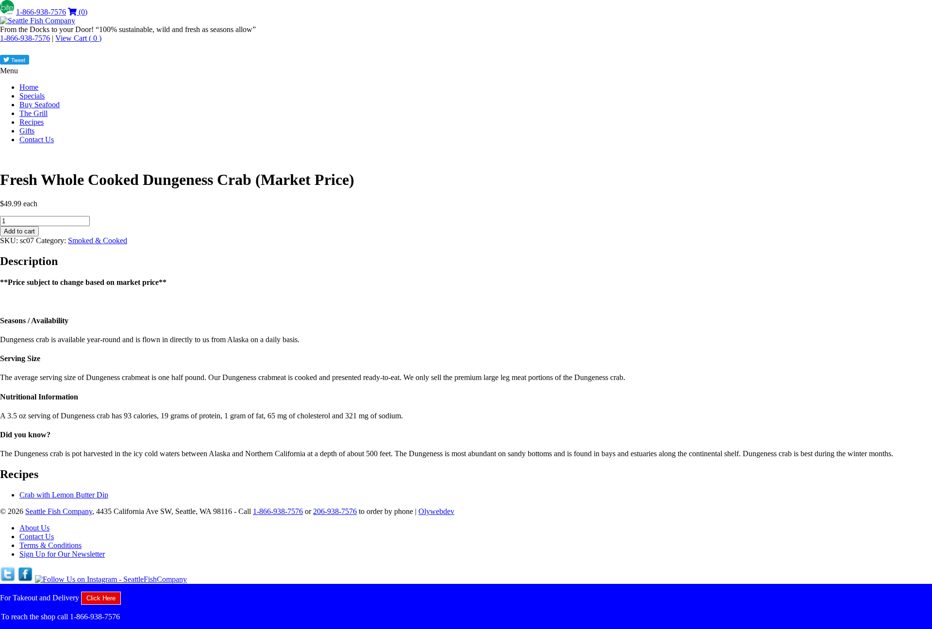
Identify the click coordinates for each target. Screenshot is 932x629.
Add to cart (19, 231)
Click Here (101, 598)
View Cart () (78, 38)
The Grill (33, 113)
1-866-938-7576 (41, 12)
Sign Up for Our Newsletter (62, 554)
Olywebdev (436, 511)
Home (28, 87)
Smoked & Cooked (97, 240)
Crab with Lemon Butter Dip (63, 495)
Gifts (26, 131)
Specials (32, 96)
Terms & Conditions (50, 545)
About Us (34, 528)
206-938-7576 (335, 511)
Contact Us (36, 139)
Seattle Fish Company (58, 511)
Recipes (31, 122)
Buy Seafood (39, 104)
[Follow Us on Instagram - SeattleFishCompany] (111, 579)
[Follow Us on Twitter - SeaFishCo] (8, 579)
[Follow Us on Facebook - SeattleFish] (25, 579)
